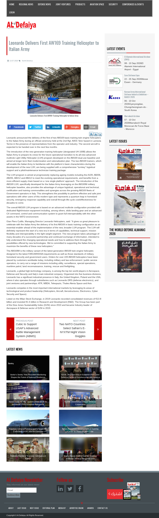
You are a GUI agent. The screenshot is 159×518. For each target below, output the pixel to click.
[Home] (21, 25)
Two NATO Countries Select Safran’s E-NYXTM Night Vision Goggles (72, 330)
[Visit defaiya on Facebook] (16, 126)
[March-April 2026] (129, 165)
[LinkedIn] (60, 488)
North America (27, 61)
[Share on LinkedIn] (53, 126)
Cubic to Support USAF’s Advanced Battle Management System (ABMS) (28, 330)
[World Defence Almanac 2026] (129, 256)
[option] (54, 92)
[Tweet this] (35, 126)
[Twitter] (70, 488)
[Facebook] (79, 488)
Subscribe (124, 491)
